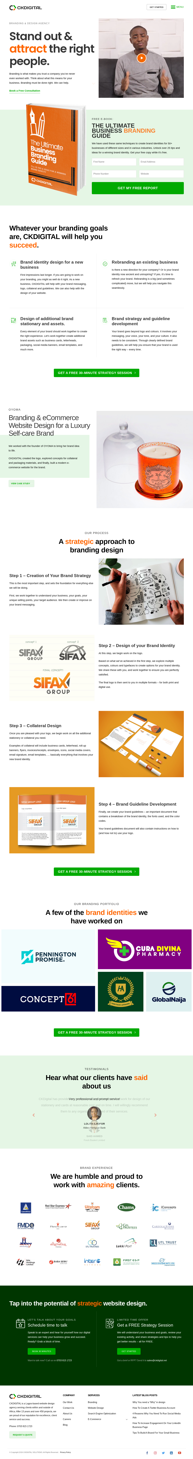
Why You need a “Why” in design (149, 1402)
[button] (177, 7)
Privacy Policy (65, 1452)
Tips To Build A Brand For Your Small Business (156, 1433)
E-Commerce (94, 1419)
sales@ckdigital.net (157, 1360)
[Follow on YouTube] (179, 1453)
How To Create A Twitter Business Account (154, 1408)
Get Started (129, 1351)
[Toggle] (126, 1419)
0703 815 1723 (64, 1360)
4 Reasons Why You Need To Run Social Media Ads (157, 1415)
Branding (92, 1402)
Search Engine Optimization (102, 1413)
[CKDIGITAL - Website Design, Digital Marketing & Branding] (25, 7)
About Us (67, 1413)
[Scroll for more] (93, 83)
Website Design (96, 1408)
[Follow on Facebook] (147, 1453)
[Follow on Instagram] (155, 1453)
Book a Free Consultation (24, 90)
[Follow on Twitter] (163, 1453)
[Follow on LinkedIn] (171, 1453)
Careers (67, 1419)
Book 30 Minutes (41, 1351)
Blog (65, 1425)
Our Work (67, 1402)
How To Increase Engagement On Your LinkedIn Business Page (157, 1425)
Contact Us (68, 1408)
